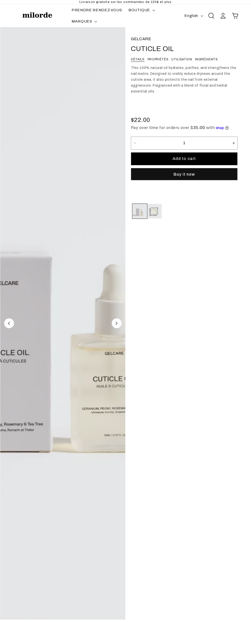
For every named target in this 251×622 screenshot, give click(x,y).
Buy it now (184, 174)
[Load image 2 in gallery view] (154, 211)
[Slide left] (9, 323)
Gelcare (141, 39)
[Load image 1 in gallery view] (139, 211)
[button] (141, 10)
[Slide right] (117, 323)
